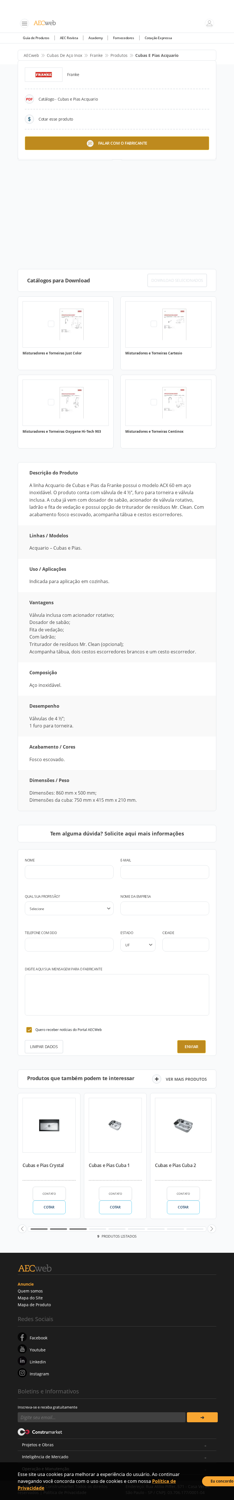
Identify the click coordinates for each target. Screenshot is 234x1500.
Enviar (191, 1046)
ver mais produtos (186, 1079)
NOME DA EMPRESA (135, 896)
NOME (30, 860)
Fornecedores (123, 37)
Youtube (38, 1350)
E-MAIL (125, 860)
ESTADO (126, 932)
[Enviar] (202, 1417)
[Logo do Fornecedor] (43, 74)
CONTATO (49, 1194)
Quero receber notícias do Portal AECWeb (68, 1029)
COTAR (49, 1207)
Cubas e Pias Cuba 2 (175, 1165)
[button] (22, 1228)
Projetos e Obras (38, 1444)
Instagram (39, 1374)
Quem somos (30, 1291)
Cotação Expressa (158, 37)
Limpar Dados (44, 1046)
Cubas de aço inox (64, 55)
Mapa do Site (30, 1297)
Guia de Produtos (36, 37)
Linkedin (38, 1362)
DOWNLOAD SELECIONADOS (177, 280)
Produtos (119, 55)
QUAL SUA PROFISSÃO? (42, 896)
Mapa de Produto (34, 1304)
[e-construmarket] (40, 1431)
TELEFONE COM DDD (41, 932)
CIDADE (168, 932)
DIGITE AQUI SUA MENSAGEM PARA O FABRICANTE (63, 969)
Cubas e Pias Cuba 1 (109, 1165)
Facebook (38, 1338)
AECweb (31, 55)
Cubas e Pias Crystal (43, 1165)
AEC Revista (69, 37)
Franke (96, 55)
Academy (95, 37)
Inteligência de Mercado (45, 1456)
